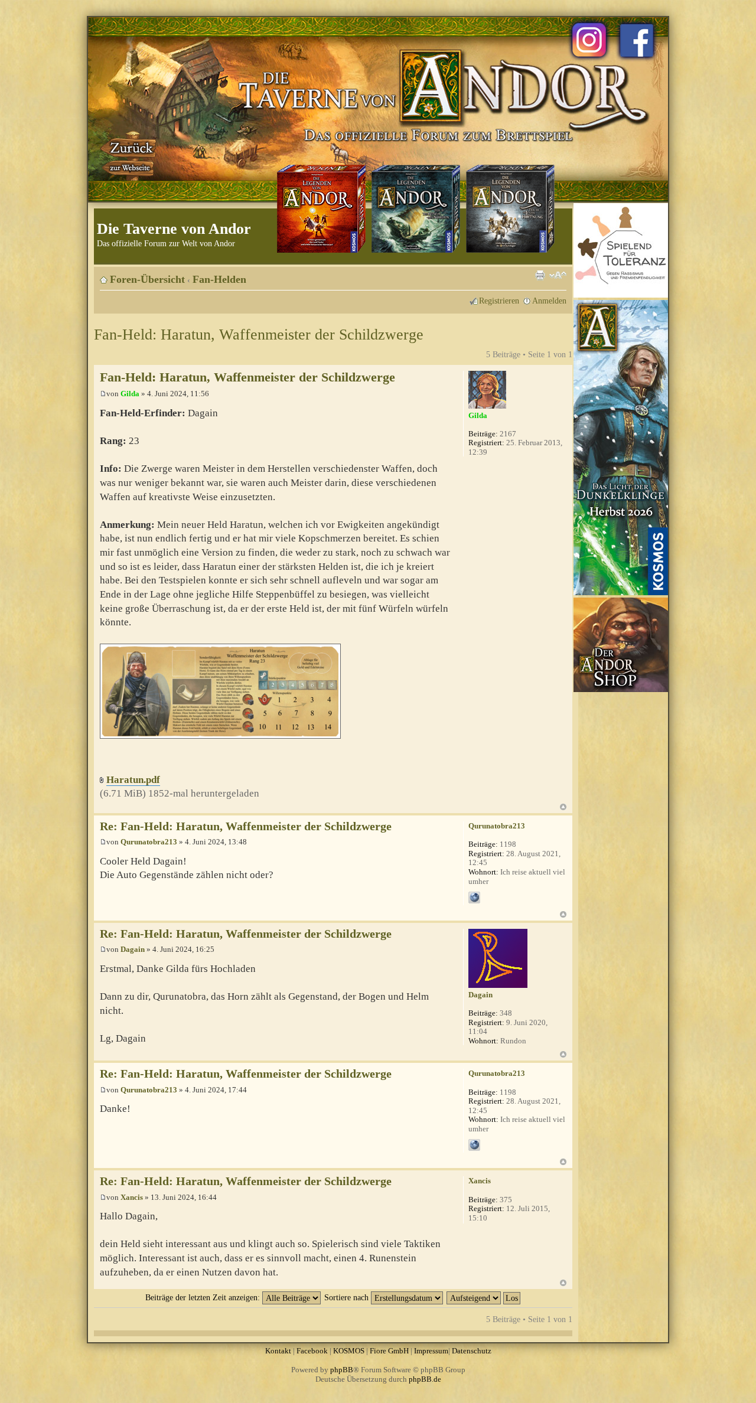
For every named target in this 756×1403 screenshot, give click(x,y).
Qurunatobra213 (148, 841)
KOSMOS (348, 1350)
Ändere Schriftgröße (557, 275)
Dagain (132, 949)
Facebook (312, 1350)
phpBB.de (425, 1379)
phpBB (341, 1369)
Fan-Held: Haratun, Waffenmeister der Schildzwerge (258, 334)
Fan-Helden (219, 279)
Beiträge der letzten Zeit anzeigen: (203, 1297)
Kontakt (278, 1350)
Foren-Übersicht (147, 279)
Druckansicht (539, 275)
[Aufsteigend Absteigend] (484, 1297)
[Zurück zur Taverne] (129, 155)
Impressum (431, 1350)
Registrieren (499, 300)
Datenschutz (471, 1350)
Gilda (129, 393)
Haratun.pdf (133, 779)
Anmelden (549, 300)
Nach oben (563, 807)
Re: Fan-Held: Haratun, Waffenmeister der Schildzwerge (246, 826)
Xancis (131, 1197)
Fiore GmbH (389, 1350)
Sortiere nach (347, 1297)
